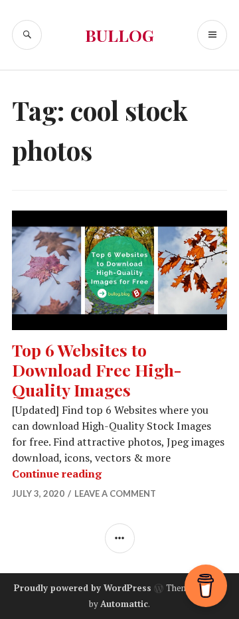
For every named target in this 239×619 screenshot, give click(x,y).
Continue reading (57, 473)
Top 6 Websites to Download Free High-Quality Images (97, 369)
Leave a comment (115, 493)
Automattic (124, 604)
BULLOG (119, 35)
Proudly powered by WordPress (82, 588)
